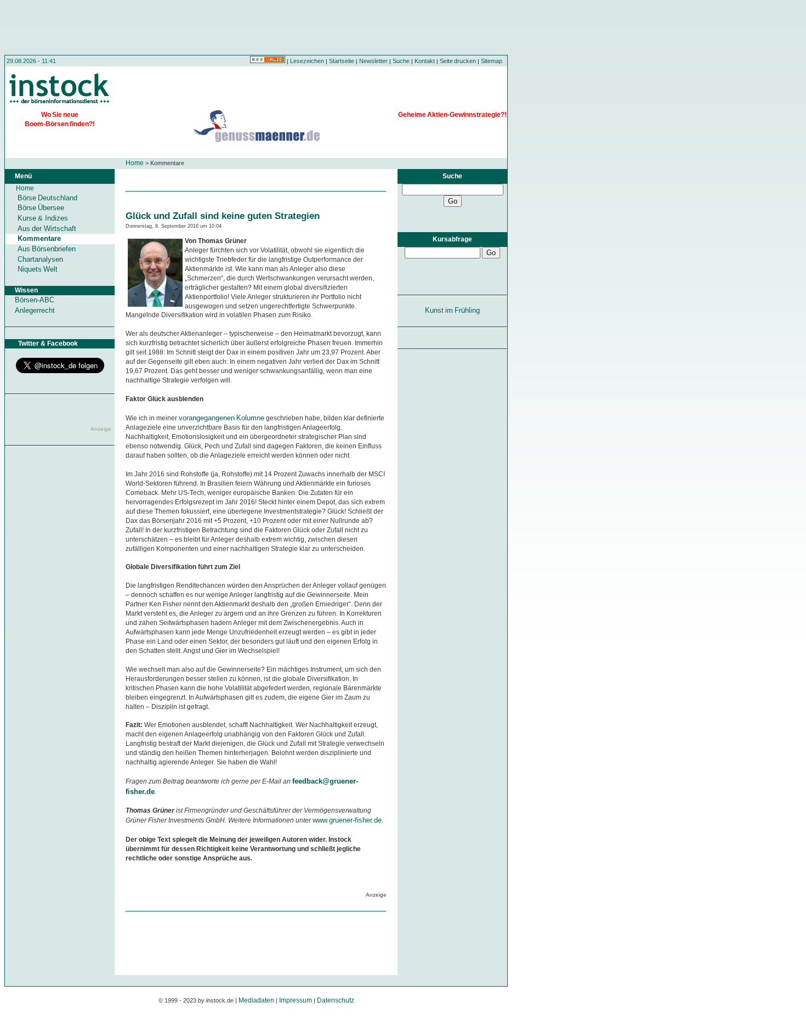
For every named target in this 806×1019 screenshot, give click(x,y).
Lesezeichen (307, 61)
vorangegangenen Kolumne (221, 418)
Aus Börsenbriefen (47, 249)
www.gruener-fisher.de (347, 820)
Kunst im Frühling (452, 310)
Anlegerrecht (35, 310)
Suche (401, 61)
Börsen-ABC (34, 300)
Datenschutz (335, 1000)
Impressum (295, 1000)
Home (135, 163)
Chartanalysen (40, 259)
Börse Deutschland (47, 198)
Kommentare (39, 238)
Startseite (341, 61)
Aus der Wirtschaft (47, 228)
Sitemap (491, 61)
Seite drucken (458, 61)
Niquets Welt (38, 269)
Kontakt (425, 61)
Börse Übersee (41, 208)
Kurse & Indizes (43, 218)
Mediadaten (256, 1000)
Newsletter (373, 61)
